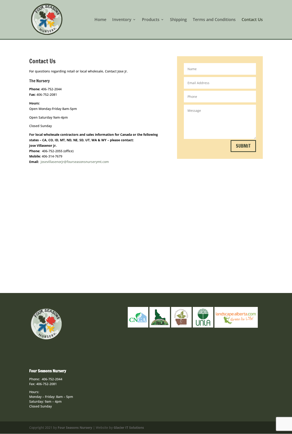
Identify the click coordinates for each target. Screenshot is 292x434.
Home (100, 20)
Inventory (121, 20)
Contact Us (252, 20)
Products (150, 20)
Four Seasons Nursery (75, 427)
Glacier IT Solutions (129, 427)
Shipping (178, 20)
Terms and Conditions (214, 20)
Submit (243, 146)
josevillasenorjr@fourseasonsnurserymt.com (75, 162)
